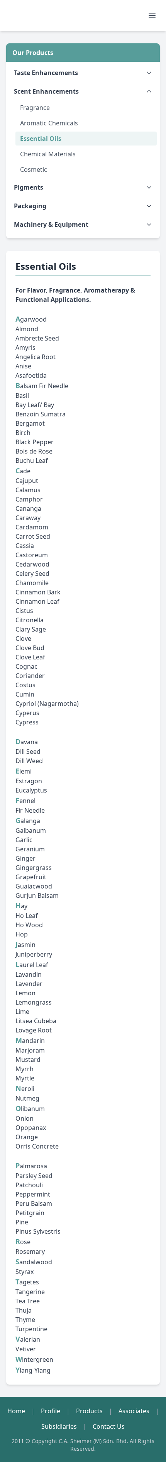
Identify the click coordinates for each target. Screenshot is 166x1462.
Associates (134, 1411)
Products (89, 1411)
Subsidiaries (59, 1426)
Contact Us (109, 1426)
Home (16, 1411)
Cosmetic (33, 169)
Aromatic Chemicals (49, 123)
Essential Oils (40, 138)
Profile (50, 1411)
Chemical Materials (48, 154)
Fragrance (35, 107)
